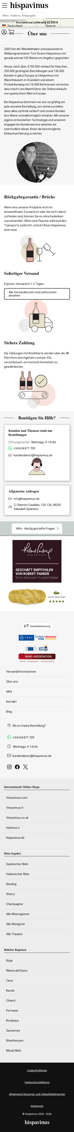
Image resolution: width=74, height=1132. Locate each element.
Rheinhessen (14, 1040)
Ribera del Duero (17, 970)
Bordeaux (12, 1020)
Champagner (14, 904)
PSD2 (29, 637)
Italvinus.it (13, 827)
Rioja (9, 960)
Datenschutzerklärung (37, 1082)
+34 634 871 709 (24, 448)
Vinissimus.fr (15, 807)
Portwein (12, 1010)
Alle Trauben (14, 934)
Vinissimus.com (16, 797)
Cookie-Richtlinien (37, 1070)
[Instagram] (10, 768)
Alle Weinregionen (17, 914)
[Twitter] (26, 768)
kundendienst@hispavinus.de (33, 455)
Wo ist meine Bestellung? (29, 725)
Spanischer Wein (17, 864)
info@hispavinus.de (26, 498)
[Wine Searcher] (37, 597)
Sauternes (13, 1030)
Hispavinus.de (15, 837)
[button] (4, 32)
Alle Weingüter (15, 924)
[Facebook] (18, 768)
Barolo (10, 990)
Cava (9, 980)
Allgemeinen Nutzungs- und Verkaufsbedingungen (37, 1094)
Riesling (11, 884)
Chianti (10, 1000)
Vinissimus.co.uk (17, 817)
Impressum (37, 1106)
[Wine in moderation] (37, 658)
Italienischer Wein (17, 874)
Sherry (10, 894)
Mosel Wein (13, 1050)
